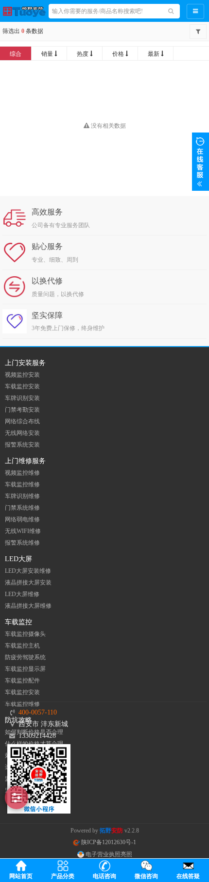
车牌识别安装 (22, 398)
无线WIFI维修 (23, 531)
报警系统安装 (22, 444)
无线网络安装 (22, 433)
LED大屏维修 (22, 594)
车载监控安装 (22, 386)
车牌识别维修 (22, 496)
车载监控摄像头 (25, 634)
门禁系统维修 (22, 507)
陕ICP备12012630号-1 (108, 842)
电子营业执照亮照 (108, 854)
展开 (200, 162)
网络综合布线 (22, 421)
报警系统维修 (22, 542)
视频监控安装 (22, 374)
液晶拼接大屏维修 (28, 605)
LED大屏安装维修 (28, 570)
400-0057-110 (37, 712)
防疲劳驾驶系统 (25, 657)
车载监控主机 (22, 645)
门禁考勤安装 (22, 409)
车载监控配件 (22, 680)
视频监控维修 (22, 472)
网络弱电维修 (22, 519)
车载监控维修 (22, 484)
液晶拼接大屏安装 (28, 582)
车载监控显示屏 (25, 669)
